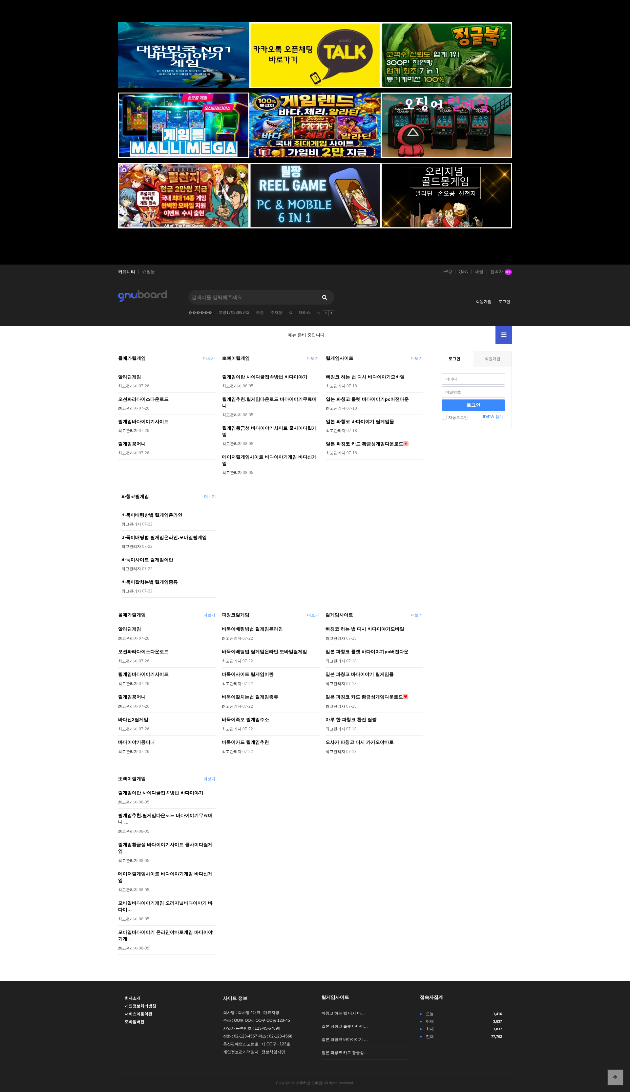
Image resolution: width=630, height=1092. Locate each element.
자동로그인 (458, 417)
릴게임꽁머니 (132, 443)
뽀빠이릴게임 (236, 358)
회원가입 (484, 301)
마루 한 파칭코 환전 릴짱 (351, 719)
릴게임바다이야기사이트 (143, 421)
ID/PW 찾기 (493, 417)
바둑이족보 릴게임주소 (245, 719)
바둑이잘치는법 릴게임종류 (149, 582)
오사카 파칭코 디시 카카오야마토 (360, 742)
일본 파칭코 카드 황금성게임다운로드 (364, 443)
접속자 (500, 271)
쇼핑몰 (148, 271)
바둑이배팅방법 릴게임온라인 (151, 515)
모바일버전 (134, 1021)
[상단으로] (615, 1077)
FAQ (447, 271)
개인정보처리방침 (140, 1006)
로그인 (504, 301)
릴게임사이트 (339, 358)
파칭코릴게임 (135, 496)
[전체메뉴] (503, 335)
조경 (260, 312)
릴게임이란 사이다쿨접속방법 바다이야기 (264, 376)
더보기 (209, 358)
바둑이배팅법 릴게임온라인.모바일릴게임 (164, 537)
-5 (319, 312)
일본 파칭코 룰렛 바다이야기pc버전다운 (367, 399)
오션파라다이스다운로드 (143, 399)
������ (200, 312)
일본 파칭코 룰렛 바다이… (345, 1026)
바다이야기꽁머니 (136, 742)
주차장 (276, 312)
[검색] (324, 297)
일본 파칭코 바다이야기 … (345, 1039)
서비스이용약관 (138, 1014)
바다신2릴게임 (133, 719)
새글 (479, 271)
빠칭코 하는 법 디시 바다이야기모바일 (365, 376)
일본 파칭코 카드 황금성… (345, 1052)
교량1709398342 (234, 312)
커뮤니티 (126, 271)
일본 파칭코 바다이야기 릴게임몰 (360, 421)
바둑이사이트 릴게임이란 (147, 559)
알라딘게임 (129, 376)
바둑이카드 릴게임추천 (245, 742)
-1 (290, 312)
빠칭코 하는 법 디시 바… (343, 1013)
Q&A (463, 271)
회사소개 (132, 998)
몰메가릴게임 (132, 358)
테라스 (305, 312)
